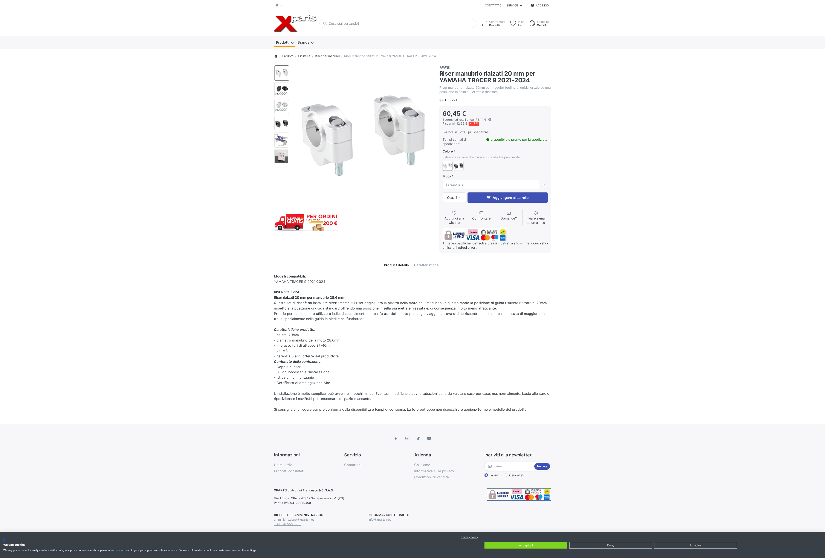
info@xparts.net (379, 519)
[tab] (396, 265)
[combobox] (279, 5)
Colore (448, 151)
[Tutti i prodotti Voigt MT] (444, 67)
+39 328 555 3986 (287, 524)
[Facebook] (396, 438)
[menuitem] (284, 42)
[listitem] (363, 135)
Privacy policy (469, 537)
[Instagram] (407, 438)
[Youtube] (429, 438)
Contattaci (493, 5)
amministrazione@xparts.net (294, 519)
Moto (447, 176)
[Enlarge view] (363, 135)
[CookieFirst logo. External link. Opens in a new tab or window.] (4, 540)
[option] (281, 73)
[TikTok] (418, 438)
